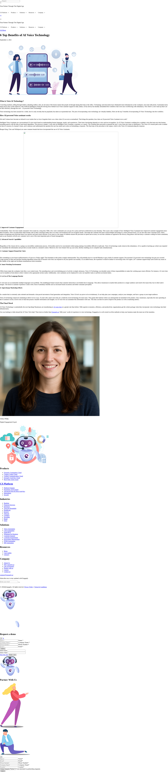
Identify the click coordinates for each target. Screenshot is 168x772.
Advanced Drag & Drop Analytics (14, 491)
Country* (21, 767)
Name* (20, 759)
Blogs (5, 551)
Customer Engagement (11, 537)
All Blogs (3, 30)
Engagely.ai (55, 312)
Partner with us (8, 568)
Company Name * (24, 642)
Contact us (7, 572)
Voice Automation (9, 529)
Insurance (7, 506)
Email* (20, 761)
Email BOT (7, 532)
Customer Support (9, 536)
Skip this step (4, 655)
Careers (6, 570)
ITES (5, 521)
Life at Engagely (9, 566)
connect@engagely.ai (6, 575)
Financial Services (9, 505)
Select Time (3, 653)
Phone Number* (23, 763)
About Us (7, 563)
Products (13, 12)
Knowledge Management (11, 539)
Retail (5, 519)
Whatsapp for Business (11, 534)
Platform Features (9, 488)
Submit (3, 648)
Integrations (7, 493)
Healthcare (7, 510)
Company (40, 12)
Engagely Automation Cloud (12, 472)
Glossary (6, 554)
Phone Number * (23, 644)
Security (6, 495)
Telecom (6, 514)
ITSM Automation (9, 541)
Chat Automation (9, 530)
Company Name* (23, 765)
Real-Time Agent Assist (11, 479)
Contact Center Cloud (10, 474)
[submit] (19, 582)
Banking (6, 503)
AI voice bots (57, 307)
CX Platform (3, 12)
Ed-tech (6, 512)
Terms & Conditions (40, 587)
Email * (20, 646)
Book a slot (12, 655)
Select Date (3, 650)
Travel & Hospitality (10, 508)
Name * (20, 640)
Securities (7, 517)
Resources (31, 12)
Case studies (7, 553)
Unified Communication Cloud (13, 476)
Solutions (22, 12)
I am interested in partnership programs (28, 769)
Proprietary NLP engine (11, 489)
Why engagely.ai (9, 565)
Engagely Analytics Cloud (12, 478)
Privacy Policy (28, 587)
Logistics (6, 515)
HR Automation (9, 543)
